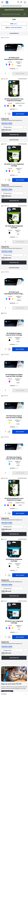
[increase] (9, 73)
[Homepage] (7, 2)
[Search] (18, 2)
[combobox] (14, 127)
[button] (14, 694)
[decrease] (1, 73)
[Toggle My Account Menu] (21, 2)
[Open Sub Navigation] (2, 2)
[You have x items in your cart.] (24, 2)
